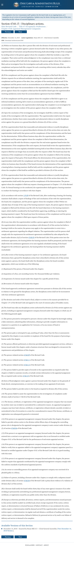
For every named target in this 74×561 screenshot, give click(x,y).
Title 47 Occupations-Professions (32, 26)
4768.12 (27, 365)
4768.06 (14, 428)
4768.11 (27, 360)
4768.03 (31, 237)
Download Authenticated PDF (14, 40)
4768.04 (27, 480)
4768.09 (27, 355)
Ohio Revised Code (9, 26)
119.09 (25, 195)
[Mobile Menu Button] (2, 5)
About (46, 545)
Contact (39, 545)
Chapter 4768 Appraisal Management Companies (21, 28)
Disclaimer (30, 545)
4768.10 (26, 376)
